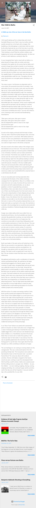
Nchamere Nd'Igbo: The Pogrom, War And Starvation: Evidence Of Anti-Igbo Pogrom (18, 6)
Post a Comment (7, 383)
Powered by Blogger (19, 501)
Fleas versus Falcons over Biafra (12, 460)
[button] (34, 25)
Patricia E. (6, 36)
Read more (31, 435)
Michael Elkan (22, 504)
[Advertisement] (18, 397)
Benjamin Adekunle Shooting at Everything (15, 480)
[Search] (34, 3)
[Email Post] (6, 378)
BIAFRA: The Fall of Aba (9, 441)
